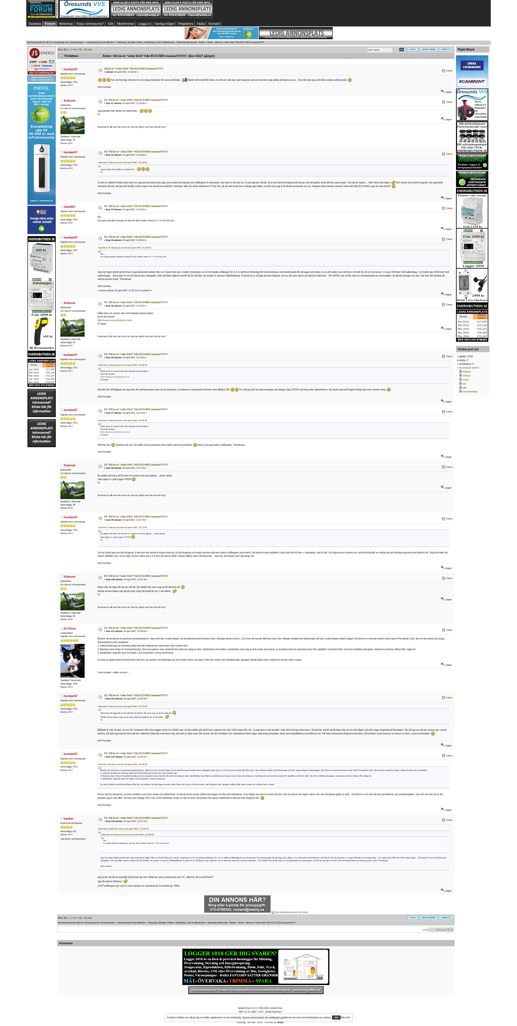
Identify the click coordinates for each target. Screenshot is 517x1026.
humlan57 (70, 69)
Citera (449, 70)
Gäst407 (69, 206)
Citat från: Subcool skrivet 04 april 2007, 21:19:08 (122, 162)
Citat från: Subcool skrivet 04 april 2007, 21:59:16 (122, 365)
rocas (465, 379)
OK (336, 1017)
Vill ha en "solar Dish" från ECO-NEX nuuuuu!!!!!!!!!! (133, 68)
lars (464, 383)
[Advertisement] (239, 9)
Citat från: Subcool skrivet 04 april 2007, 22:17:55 (122, 527)
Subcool (69, 100)
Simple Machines (273, 1011)
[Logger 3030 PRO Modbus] (256, 967)
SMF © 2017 (258, 1011)
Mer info (345, 1017)
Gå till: (426, 930)
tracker (69, 818)
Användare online (469, 367)
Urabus (466, 375)
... (70, 49)
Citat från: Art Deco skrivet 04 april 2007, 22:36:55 (122, 764)
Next (75, 49)
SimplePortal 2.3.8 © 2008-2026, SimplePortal (260, 1008)
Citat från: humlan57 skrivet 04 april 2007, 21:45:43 (123, 829)
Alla (80, 49)
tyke (464, 387)
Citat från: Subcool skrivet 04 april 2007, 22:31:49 (122, 706)
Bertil (201, 42)
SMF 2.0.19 (244, 1011)
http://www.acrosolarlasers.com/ (115, 320)
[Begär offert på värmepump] (256, 990)
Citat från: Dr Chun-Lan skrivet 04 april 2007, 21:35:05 (124, 248)
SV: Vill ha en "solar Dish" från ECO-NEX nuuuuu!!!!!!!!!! (136, 100)
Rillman (466, 371)
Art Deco (69, 628)
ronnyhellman (470, 391)
